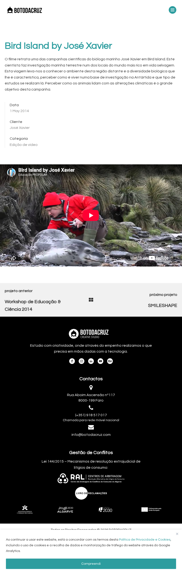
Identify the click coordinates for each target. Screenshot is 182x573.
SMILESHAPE (162, 305)
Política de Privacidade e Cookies (144, 539)
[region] (91, 551)
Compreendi (91, 563)
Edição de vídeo (24, 145)
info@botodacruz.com (91, 435)
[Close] (177, 534)
